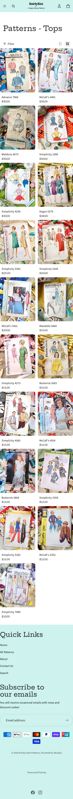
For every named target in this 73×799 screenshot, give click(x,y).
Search (4, 673)
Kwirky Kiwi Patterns (29, 752)
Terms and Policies (36, 772)
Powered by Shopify (51, 752)
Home (3, 645)
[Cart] (68, 6)
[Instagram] (40, 792)
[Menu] (4, 6)
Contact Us (6, 666)
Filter (11, 44)
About (4, 659)
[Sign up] (67, 720)
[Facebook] (32, 792)
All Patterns (7, 652)
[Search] (13, 6)
